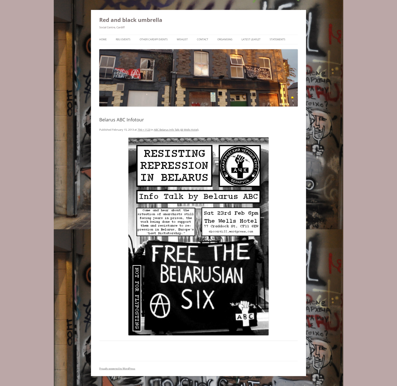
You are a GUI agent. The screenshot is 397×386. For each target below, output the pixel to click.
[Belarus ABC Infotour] (198, 236)
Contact (202, 39)
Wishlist (182, 39)
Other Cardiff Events (154, 39)
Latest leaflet (251, 39)
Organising (224, 39)
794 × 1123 (144, 129)
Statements (277, 39)
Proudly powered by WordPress (117, 368)
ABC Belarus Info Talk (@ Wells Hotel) (176, 129)
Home (103, 39)
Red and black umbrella (130, 20)
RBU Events (123, 39)
